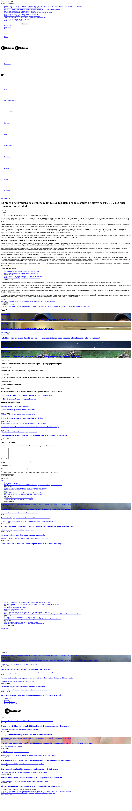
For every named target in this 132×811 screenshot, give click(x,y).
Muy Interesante (8, 145)
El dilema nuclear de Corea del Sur (14, 21)
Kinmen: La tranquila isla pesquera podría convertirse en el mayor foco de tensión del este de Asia (32, 9)
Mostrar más (4, 628)
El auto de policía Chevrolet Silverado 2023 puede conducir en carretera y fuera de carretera (35, 726)
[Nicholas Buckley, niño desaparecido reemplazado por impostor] (23, 276)
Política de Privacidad (10, 703)
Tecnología (11, 112)
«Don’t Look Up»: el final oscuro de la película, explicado (27, 328)
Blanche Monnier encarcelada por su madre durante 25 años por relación (24, 489)
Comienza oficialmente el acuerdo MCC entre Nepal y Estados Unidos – (24, 623)
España (6, 89)
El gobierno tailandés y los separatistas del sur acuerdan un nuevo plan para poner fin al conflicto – (32, 604)
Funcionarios (27, 301)
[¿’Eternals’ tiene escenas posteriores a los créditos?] (18, 498)
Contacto (6, 700)
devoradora (15, 301)
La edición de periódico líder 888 (13, 609)
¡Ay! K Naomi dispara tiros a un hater (15, 752)
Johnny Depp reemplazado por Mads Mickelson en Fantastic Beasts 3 (26, 735)
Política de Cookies (9, 702)
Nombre (3, 462)
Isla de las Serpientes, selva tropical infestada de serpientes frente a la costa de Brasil (40, 356)
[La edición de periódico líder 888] (15, 607)
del (11, 301)
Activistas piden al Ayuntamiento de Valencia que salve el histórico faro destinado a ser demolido (36, 760)
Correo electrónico (6, 465)
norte (34, 301)
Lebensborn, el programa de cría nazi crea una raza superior (21, 11)
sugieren (52, 301)
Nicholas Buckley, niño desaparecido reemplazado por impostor (22, 16)
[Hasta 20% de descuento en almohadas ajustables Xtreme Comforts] (23, 493)
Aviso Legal (7, 698)
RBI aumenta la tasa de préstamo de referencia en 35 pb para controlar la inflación (31, 777)
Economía (7, 123)
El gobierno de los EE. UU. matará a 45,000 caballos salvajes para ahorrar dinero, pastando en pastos (33, 485)
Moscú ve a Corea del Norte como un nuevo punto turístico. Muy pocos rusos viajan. (28, 12)
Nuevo (38, 301)
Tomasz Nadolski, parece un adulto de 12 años (17, 19)
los (32, 301)
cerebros (7, 301)
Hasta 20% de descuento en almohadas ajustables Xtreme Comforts (23, 494)
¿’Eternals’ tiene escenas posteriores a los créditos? (18, 499)
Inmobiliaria (7, 190)
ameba (2, 301)
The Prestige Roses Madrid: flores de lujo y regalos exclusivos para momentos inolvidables (34, 435)
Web (2, 469)
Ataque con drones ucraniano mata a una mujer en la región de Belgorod (24, 17)
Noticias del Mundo (10, 100)
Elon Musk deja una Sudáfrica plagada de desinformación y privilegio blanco (29, 769)
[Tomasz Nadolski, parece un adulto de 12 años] (15, 406)
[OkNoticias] (14, 51)
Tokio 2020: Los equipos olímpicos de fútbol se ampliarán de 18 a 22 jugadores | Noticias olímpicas (32, 619)
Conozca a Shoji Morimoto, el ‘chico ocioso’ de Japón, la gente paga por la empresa (39, 319)
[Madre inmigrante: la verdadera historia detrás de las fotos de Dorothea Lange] (23, 423)
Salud (47, 301)
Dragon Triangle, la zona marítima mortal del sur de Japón (23, 418)
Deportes (6, 168)
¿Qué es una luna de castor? (13, 347)
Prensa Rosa (7, 157)
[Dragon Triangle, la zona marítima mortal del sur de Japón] (18, 414)
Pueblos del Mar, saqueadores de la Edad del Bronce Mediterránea (23, 8)
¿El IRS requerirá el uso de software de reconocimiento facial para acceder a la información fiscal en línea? (50, 338)
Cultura (6, 134)
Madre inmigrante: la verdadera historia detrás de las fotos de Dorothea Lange (30, 427)
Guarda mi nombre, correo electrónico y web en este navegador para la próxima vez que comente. (30, 472)
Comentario (4, 459)
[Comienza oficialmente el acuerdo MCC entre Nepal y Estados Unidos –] (21, 622)
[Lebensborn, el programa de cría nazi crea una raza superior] (22, 271)
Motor (6, 179)
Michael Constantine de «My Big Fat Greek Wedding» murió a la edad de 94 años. (31, 786)
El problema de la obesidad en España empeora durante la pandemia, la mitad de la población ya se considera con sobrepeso (47, 743)
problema (43, 301)
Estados (21, 301)
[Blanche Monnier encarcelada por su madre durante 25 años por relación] (25, 488)
